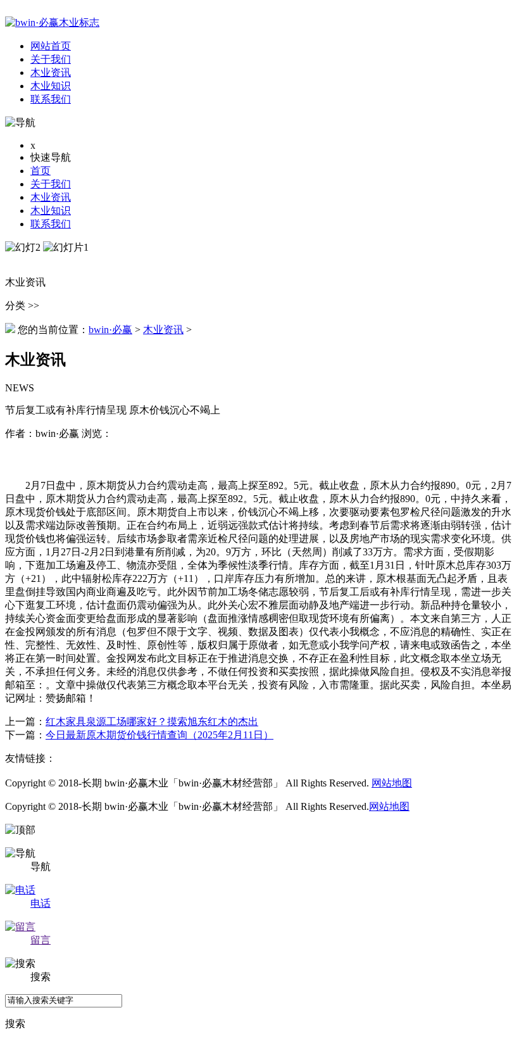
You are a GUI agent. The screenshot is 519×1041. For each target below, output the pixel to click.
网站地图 (392, 783)
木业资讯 (50, 197)
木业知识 (50, 210)
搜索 (15, 1023)
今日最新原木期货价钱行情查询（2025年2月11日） (159, 734)
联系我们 (50, 223)
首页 (40, 170)
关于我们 (50, 184)
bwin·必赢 (110, 329)
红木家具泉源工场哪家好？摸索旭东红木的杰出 (152, 721)
